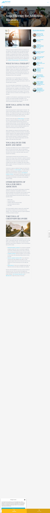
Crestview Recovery (24, 60)
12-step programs (17, 169)
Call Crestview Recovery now (18, 274)
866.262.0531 (8, 275)
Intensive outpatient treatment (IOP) (14, 257)
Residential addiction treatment (14, 247)
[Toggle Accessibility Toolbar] (2, 7)
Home (7, 22)
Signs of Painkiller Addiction (40, 40)
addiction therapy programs (13, 60)
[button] (24, 499)
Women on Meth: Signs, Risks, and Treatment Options (40, 34)
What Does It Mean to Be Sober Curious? (41, 52)
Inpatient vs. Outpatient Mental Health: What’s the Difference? (40, 46)
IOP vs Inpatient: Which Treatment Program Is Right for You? (40, 76)
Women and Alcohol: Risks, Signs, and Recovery (40, 57)
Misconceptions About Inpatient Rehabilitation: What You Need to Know (40, 89)
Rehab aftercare (11, 265)
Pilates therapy (21, 118)
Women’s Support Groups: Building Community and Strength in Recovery (40, 83)
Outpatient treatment (12, 253)
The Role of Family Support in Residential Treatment (40, 69)
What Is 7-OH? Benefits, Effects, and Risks (41, 63)
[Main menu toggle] (48, 2)
